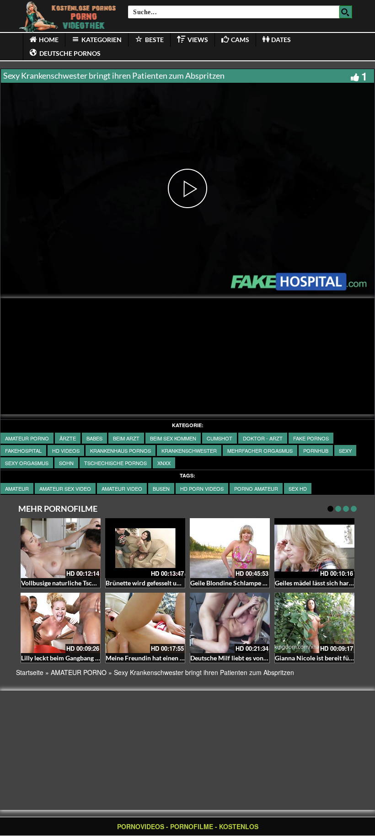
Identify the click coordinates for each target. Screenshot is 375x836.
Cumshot (219, 438)
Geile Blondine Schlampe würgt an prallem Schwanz (264, 583)
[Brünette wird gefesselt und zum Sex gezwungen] (145, 548)
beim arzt (126, 438)
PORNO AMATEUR (256, 488)
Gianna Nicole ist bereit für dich (320, 658)
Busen (161, 488)
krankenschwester (189, 450)
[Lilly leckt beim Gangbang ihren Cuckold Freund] (61, 623)
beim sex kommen (173, 438)
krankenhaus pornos (120, 450)
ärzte (67, 438)
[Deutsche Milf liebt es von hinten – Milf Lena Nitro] (230, 623)
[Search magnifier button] (345, 11)
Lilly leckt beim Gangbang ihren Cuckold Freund (89, 658)
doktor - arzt (263, 438)
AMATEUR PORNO (27, 438)
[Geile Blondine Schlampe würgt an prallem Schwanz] (230, 548)
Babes (94, 438)
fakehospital (23, 450)
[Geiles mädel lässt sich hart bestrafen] (314, 548)
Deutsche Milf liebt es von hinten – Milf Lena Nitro (261, 658)
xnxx (164, 462)
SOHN (66, 462)
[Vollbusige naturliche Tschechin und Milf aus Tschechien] (61, 548)
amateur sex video (65, 488)
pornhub (315, 450)
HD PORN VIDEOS (202, 488)
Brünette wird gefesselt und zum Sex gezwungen (174, 583)
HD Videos (66, 450)
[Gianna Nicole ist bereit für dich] (314, 623)
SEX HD (298, 488)
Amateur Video (122, 488)
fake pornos (311, 438)
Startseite (29, 672)
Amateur (17, 488)
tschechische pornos (115, 462)
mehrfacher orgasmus (260, 450)
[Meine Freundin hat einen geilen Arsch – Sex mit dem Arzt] (145, 623)
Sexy (345, 450)
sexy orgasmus (26, 462)
